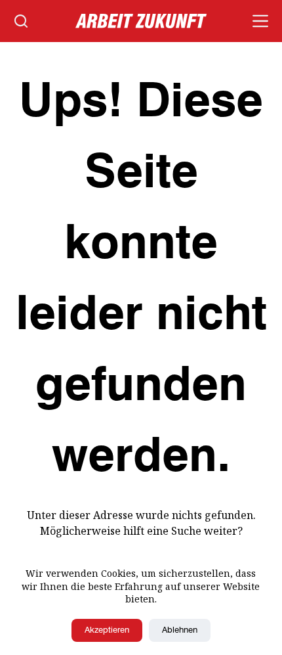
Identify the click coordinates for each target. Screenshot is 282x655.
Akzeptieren (107, 630)
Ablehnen (179, 630)
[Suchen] (21, 21)
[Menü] (260, 21)
